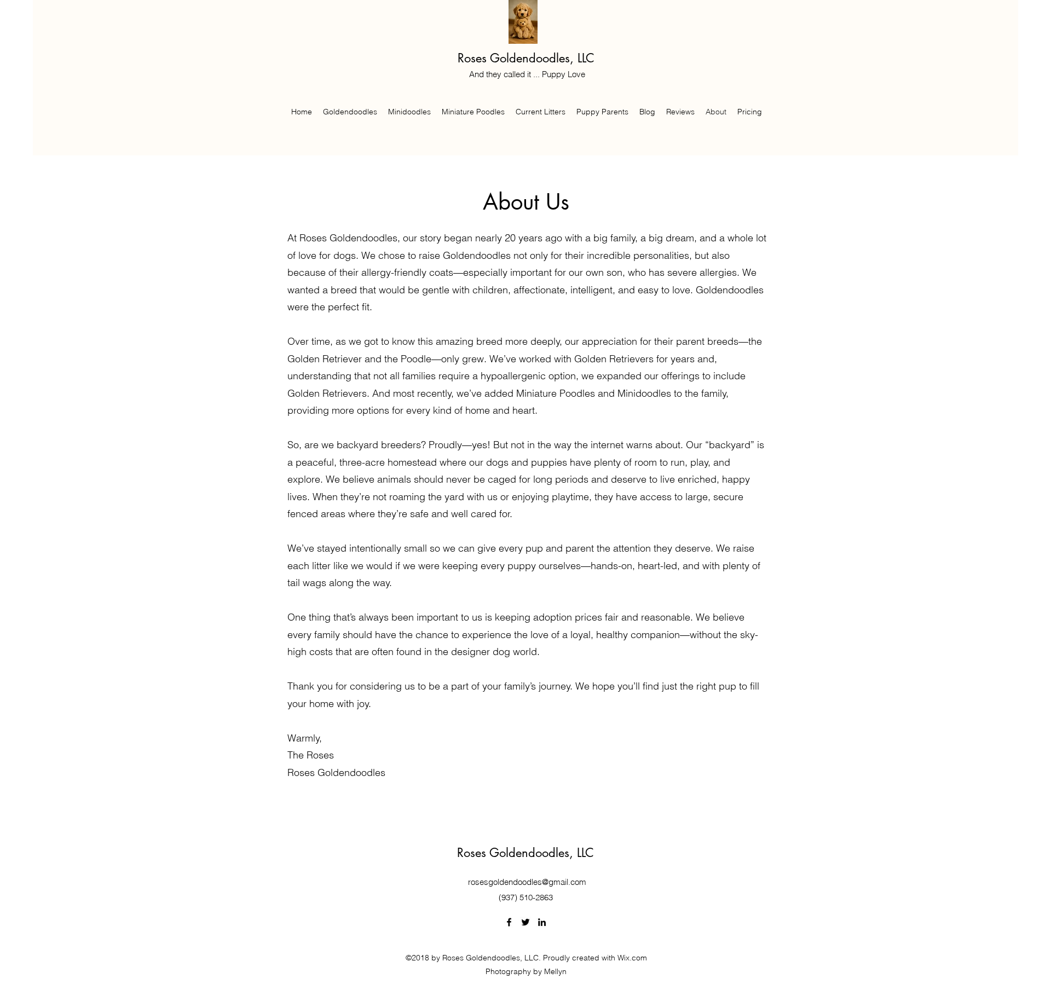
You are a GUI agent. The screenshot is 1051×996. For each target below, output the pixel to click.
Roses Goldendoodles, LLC (526, 58)
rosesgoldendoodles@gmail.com (527, 882)
